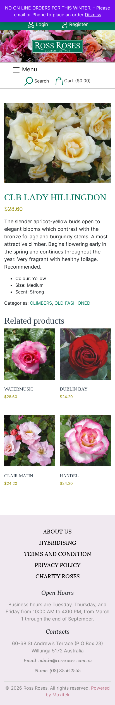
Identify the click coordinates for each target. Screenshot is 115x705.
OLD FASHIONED (72, 303)
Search (41, 80)
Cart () (77, 80)
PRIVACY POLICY (57, 564)
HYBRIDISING (57, 542)
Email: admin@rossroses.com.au (57, 660)
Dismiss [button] (93, 14)
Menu (28, 69)
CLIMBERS (41, 303)
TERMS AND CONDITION (57, 553)
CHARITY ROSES (57, 576)
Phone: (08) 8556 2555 (57, 671)
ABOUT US (57, 531)
